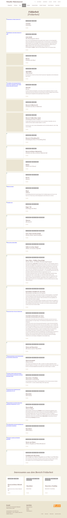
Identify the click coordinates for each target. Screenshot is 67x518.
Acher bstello (29, 37)
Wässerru (28, 220)
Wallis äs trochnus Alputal (32, 247)
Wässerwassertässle (30, 360)
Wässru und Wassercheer (32, 347)
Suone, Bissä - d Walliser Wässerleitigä (35, 260)
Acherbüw (28, 23)
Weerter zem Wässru (31, 442)
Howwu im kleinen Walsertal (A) (34, 151)
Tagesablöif (28, 71)
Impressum (46, 513)
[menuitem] (39, 2)
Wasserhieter (29, 428)
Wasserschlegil (29, 407)
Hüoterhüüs (28, 394)
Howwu (27, 58)
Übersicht (28, 87)
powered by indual (58, 513)
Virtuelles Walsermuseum (14, 2)
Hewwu (27, 177)
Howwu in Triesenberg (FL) (32, 138)
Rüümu (27, 164)
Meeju (27, 191)
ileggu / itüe (28, 207)
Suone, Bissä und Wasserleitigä (33, 233)
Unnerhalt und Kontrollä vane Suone (35, 316)
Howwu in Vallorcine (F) (32, 105)
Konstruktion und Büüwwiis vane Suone (35, 291)
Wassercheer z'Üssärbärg (32, 378)
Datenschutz (52, 513)
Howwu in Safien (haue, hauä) (33, 118)
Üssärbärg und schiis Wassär (33, 455)
